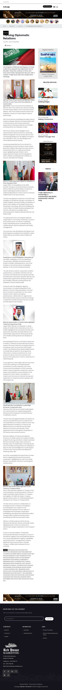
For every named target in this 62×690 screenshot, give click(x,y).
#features (17, 579)
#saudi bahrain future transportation (17, 556)
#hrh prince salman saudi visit (23, 554)
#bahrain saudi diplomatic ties (14, 573)
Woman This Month (48, 630)
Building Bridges (44, 102)
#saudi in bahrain (20, 577)
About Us (6, 630)
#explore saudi (23, 575)
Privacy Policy (24, 684)
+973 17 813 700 (9, 664)
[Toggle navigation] (54, 7)
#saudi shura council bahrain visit (17, 568)
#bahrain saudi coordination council (16, 561)
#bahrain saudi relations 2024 (17, 574)
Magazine (12, 26)
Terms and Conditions (35, 684)
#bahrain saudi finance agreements (15, 560)
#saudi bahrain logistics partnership (16, 558)
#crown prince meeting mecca (23, 571)
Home (5, 26)
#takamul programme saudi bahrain (18, 566)
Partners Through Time (46, 137)
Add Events (48, 6)
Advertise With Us (28, 633)
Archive (45, 638)
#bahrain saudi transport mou (14, 563)
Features (20, 26)
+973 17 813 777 (13, 661)
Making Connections (45, 119)
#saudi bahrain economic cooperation (17, 564)
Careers (6, 636)
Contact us (7, 633)
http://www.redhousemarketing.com (13, 666)
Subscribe (26, 630)
